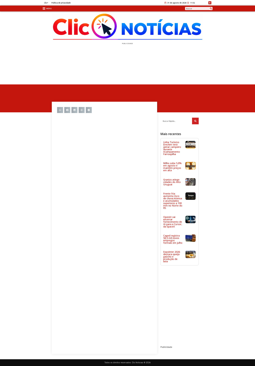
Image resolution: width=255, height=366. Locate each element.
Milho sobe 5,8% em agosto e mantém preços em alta (172, 167)
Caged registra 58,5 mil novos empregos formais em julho (172, 239)
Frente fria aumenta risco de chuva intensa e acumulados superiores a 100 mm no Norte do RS (172, 201)
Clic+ (46, 2)
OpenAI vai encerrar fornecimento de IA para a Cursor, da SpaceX (172, 221)
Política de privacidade (61, 2)
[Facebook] (209, 2)
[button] (60, 110)
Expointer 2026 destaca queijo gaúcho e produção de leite (171, 256)
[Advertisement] (127, 64)
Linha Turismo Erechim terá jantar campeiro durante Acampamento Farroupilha (172, 148)
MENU (49, 8)
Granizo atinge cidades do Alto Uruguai (172, 182)
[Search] (210, 8)
